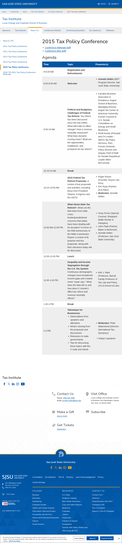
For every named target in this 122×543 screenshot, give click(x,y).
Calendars (66, 511)
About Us (34, 30)
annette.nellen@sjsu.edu (71, 400)
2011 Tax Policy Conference (15, 46)
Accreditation (50, 477)
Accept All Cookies (106, 538)
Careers (65, 514)
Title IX (61, 477)
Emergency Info (98, 505)
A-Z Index (66, 495)
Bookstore (66, 508)
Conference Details (52, 30)
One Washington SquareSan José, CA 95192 (13, 484)
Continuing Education (75, 30)
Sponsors (6, 30)
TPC (12, 41)
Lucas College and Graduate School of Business (24, 23)
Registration (61, 429)
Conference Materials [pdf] (58, 47)
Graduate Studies (39, 505)
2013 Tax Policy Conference (15, 56)
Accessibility (37, 477)
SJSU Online (11, 494)
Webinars (110, 30)
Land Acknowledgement (85, 477)
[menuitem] (6, 30)
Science (35, 521)
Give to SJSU (62, 416)
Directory (96, 498)
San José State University (19, 3)
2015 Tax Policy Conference (16, 67)
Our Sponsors (95, 30)
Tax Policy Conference (55, 12)
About (25, 12)
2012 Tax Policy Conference (15, 51)
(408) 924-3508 (69, 398)
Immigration (67, 524)
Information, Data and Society (43, 511)
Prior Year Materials (37, 12)
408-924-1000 (10, 488)
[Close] (119, 538)
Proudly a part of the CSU (11, 501)
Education (36, 498)
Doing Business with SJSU (102, 501)
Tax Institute (14, 12)
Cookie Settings (38, 482)
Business (35, 495)
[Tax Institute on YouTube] (23, 384)
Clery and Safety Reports (72, 505)
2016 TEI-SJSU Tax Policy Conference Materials (19, 73)
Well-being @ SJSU (70, 531)
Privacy (101, 477)
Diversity (69, 477)
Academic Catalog (69, 498)
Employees (66, 518)
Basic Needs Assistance (71, 501)
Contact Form (97, 495)
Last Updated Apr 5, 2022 (11, 511)
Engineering (37, 501)
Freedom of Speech (69, 521)
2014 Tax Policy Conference (15, 62)
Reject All (92, 538)
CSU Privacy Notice (14, 541)
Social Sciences (38, 524)
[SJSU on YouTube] (70, 467)
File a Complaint (98, 508)
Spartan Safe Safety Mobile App (75, 527)
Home (4, 12)
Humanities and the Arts (42, 514)
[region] (61, 538)
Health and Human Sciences (43, 508)
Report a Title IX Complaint (103, 511)
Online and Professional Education (45, 518)
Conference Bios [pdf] (55, 51)
